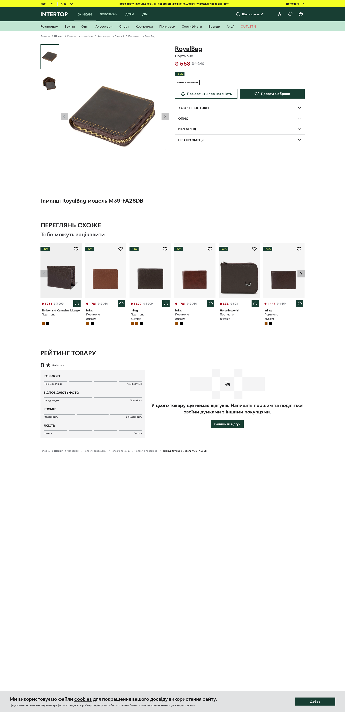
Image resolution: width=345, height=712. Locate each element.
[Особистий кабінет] (280, 14)
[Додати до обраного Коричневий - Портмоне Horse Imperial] (254, 249)
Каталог (72, 36)
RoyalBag (150, 36)
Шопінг (58, 36)
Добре (315, 701)
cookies (83, 699)
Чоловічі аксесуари (95, 451)
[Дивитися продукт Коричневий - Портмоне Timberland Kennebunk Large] (61, 270)
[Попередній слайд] (64, 116)
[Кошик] (301, 14)
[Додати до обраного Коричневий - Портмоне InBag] (121, 249)
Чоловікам (87, 36)
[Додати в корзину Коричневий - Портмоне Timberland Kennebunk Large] (77, 303)
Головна (45, 36)
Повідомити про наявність (209, 94)
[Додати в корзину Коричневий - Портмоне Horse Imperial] (255, 303)
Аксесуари (103, 36)
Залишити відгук (227, 424)
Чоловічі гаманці (120, 451)
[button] (64, 116)
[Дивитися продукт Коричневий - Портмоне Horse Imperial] (239, 270)
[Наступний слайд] (165, 116)
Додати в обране (275, 94)
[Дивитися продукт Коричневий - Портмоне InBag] (105, 270)
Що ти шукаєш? (253, 14)
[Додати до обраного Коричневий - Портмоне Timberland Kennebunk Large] (76, 249)
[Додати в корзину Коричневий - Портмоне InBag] (121, 303)
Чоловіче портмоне (146, 451)
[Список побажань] (290, 14)
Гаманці (119, 36)
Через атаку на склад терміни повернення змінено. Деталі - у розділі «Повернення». (174, 3)
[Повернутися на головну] (54, 14)
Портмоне (134, 36)
